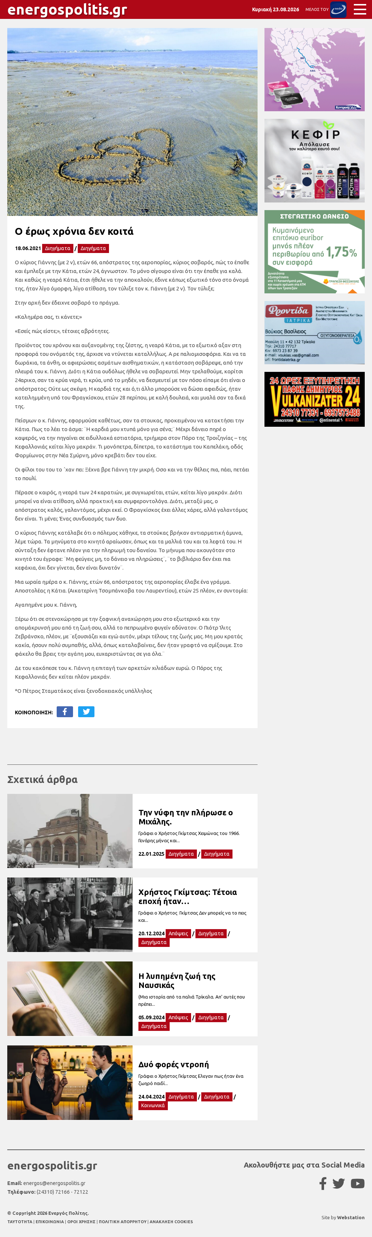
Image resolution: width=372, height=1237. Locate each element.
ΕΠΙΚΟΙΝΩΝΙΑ (50, 1222)
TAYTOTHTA (20, 1222)
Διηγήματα (57, 248)
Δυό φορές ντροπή (173, 1064)
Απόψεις (178, 933)
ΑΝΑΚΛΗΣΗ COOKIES (171, 1222)
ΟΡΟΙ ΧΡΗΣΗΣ (82, 1222)
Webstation (351, 1217)
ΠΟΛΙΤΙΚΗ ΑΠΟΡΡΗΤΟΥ (122, 1222)
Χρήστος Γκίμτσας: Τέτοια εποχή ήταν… (187, 896)
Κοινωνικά (153, 1105)
